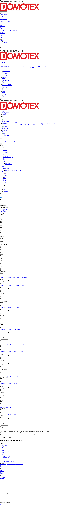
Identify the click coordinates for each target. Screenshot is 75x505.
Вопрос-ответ (2, 478)
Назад (5, 147)
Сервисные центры (7, 169)
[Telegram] (1, 197)
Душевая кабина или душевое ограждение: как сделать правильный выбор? (10, 462)
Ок (0, 504)
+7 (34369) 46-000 (3, 62)
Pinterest (3, 49)
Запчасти (6, 162)
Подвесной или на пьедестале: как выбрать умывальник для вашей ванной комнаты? (11, 464)
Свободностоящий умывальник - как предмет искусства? (8, 461)
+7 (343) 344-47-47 (3, 63)
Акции (1, 465)
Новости (1, 469)
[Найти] (1, 12)
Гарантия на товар (2, 477)
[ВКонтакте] (0, 197)
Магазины (1, 472)
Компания (4, 178)
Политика (1, 473)
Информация (2, 471)
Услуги (4, 167)
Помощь (1, 474)
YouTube (3, 48)
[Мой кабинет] (0, 139)
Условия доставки (2, 476)
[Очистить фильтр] (0, 272)
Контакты (1, 470)
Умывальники (7, 151)
